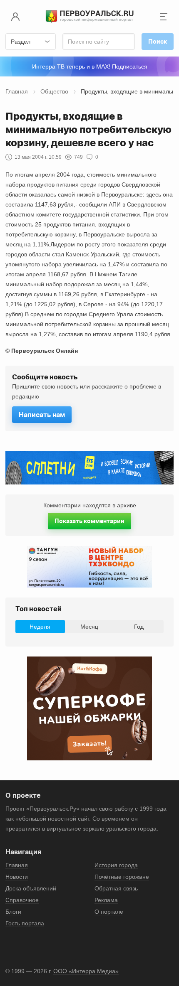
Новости (16, 876)
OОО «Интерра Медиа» (86, 971)
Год (139, 626)
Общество (54, 91)
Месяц (89, 626)
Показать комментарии (89, 520)
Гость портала (24, 923)
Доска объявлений (30, 888)
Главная (16, 91)
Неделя (40, 626)
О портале (108, 911)
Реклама (106, 900)
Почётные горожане (121, 876)
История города (116, 865)
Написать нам (42, 415)
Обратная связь (116, 888)
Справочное (22, 900)
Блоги (13, 911)
